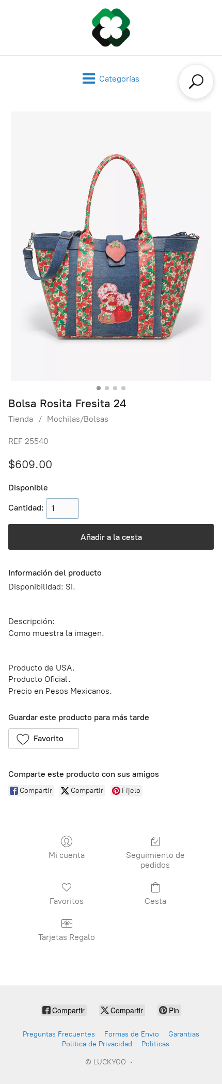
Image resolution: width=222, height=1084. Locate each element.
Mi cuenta (67, 855)
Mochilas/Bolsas (77, 419)
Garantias (183, 1034)
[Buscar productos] (196, 81)
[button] (43, 738)
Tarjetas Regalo (66, 937)
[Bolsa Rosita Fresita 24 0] (111, 246)
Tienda (20, 419)
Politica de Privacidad (97, 1044)
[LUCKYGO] (111, 27)
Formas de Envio (131, 1034)
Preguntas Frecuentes (59, 1034)
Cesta (155, 901)
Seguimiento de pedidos (155, 860)
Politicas (155, 1044)
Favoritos (67, 901)
